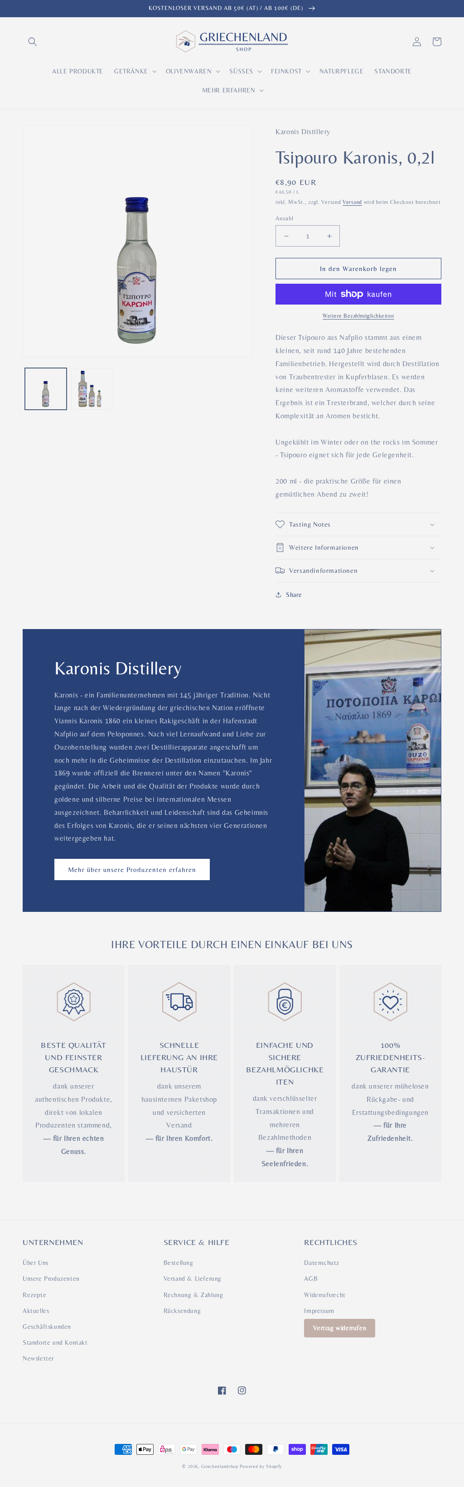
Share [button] (294, 594)
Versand (352, 202)
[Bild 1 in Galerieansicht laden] (46, 389)
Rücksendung (182, 1310)
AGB (311, 1278)
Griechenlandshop (219, 1466)
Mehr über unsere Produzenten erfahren (132, 869)
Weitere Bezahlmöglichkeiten (358, 316)
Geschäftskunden (47, 1326)
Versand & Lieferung (193, 1278)
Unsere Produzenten (51, 1278)
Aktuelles (36, 1310)
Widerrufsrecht (324, 1294)
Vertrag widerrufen (339, 1328)
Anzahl (284, 218)
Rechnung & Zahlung (193, 1294)
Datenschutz (321, 1262)
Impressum (319, 1310)
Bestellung (178, 1262)
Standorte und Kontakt (55, 1342)
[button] (33, 42)
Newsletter (38, 1358)
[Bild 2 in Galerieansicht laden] (92, 389)
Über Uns (35, 1262)
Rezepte (34, 1294)
